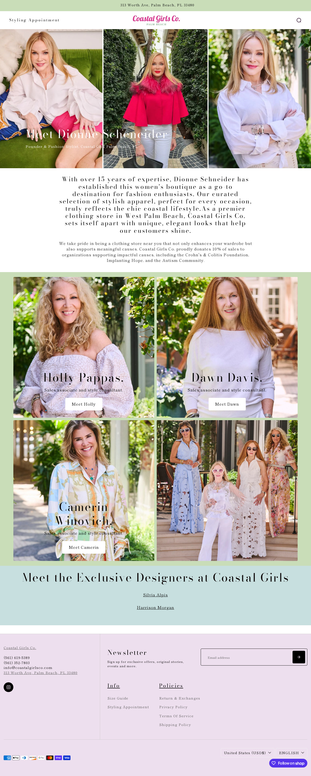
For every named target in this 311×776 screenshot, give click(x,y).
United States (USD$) (245, 752)
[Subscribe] (299, 657)
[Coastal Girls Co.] (155, 20)
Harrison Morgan (155, 607)
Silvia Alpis (155, 595)
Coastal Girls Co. (20, 647)
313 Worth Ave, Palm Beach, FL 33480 (41, 672)
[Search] (299, 20)
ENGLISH (289, 752)
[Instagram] (8, 687)
